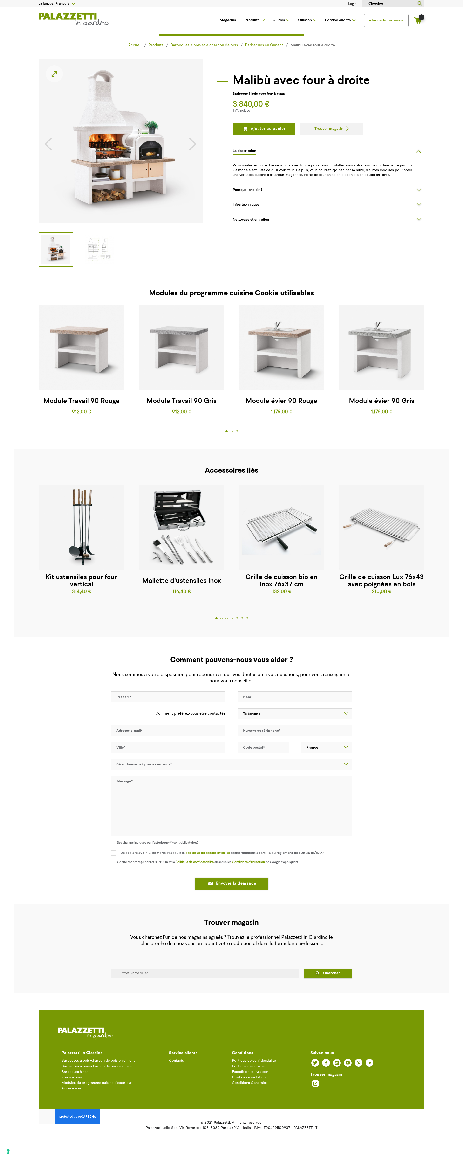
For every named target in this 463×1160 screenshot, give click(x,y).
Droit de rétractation (249, 1077)
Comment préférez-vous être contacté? (190, 714)
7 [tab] (247, 618)
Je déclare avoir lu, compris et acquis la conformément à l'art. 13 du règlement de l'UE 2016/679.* (222, 853)
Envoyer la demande (236, 883)
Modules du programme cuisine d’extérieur (96, 1083)
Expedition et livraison (250, 1072)
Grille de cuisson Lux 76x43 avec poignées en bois (381, 581)
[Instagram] (337, 1063)
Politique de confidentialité (195, 862)
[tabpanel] (81, 360)
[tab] (328, 150)
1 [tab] (226, 431)
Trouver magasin (328, 129)
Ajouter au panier (268, 129)
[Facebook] (326, 1063)
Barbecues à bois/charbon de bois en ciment (98, 1061)
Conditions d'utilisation (248, 862)
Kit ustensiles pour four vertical (81, 581)
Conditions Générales (249, 1083)
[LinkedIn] (369, 1063)
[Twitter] (315, 1063)
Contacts (176, 1061)
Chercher (331, 973)
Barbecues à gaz (74, 1072)
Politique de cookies (248, 1066)
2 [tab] (232, 431)
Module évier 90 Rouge (281, 401)
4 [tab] (232, 618)
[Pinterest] (358, 1063)
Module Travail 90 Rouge (81, 401)
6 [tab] (242, 618)
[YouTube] (348, 1063)
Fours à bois (71, 1077)
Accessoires (71, 1088)
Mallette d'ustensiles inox (181, 581)
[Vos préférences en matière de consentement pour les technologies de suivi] (8, 1151)
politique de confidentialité (207, 853)
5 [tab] (237, 618)
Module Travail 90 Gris (182, 401)
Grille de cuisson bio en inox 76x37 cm (281, 581)
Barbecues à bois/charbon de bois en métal (97, 1066)
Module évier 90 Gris (381, 401)
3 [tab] (237, 431)
